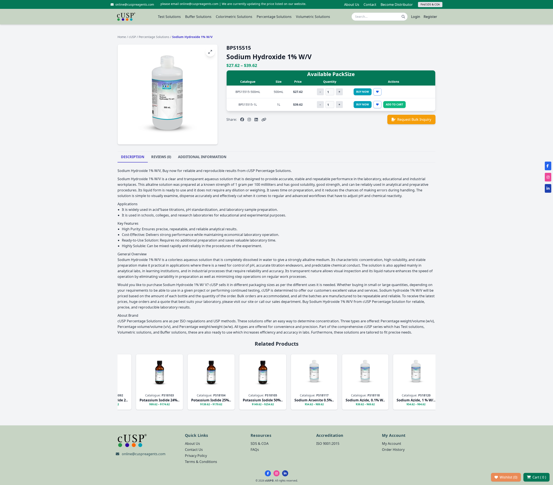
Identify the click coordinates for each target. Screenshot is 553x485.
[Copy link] (263, 119)
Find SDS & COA (430, 4)
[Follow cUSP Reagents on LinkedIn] (285, 473)
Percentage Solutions (274, 16)
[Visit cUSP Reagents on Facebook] (242, 119)
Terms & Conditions (201, 461)
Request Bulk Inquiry (414, 119)
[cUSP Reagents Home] (126, 16)
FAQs (255, 449)
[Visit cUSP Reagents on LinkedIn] (256, 119)
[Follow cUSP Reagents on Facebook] (268, 473)
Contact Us (194, 449)
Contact (370, 4)
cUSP (133, 37)
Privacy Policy (196, 455)
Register (430, 16)
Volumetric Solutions (313, 16)
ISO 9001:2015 (327, 443)
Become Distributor (397, 4)
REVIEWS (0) (161, 156)
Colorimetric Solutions (234, 16)
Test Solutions (169, 16)
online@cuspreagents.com (143, 454)
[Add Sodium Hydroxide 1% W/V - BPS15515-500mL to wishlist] (377, 91)
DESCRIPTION (132, 156)
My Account (391, 443)
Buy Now (362, 92)
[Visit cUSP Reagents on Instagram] (249, 119)
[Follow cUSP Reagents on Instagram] (276, 473)
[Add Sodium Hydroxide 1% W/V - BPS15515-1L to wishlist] (377, 104)
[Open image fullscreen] (210, 52)
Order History (393, 449)
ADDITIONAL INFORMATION (202, 156)
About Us (351, 4)
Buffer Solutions (198, 16)
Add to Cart (394, 104)
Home (122, 37)
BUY (161, 389)
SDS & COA (260, 443)
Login (415, 16)
